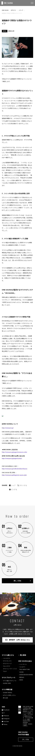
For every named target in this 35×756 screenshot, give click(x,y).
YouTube (6, 721)
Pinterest (6, 715)
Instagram (7, 718)
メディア (21, 10)
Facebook (6, 710)
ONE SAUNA (5, 10)
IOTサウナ (13, 10)
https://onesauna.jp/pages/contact (12, 458)
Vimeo (5, 724)
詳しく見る (17, 580)
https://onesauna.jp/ (8, 428)
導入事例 (23, 655)
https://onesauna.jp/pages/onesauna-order (14, 452)
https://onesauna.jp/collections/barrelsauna (14, 468)
